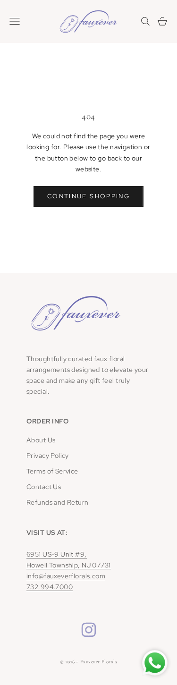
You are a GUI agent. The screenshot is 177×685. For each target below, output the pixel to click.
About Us (40, 440)
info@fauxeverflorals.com (65, 576)
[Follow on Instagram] (89, 630)
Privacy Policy (47, 455)
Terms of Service (52, 471)
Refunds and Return (57, 502)
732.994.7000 (49, 587)
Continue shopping (88, 196)
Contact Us (43, 486)
